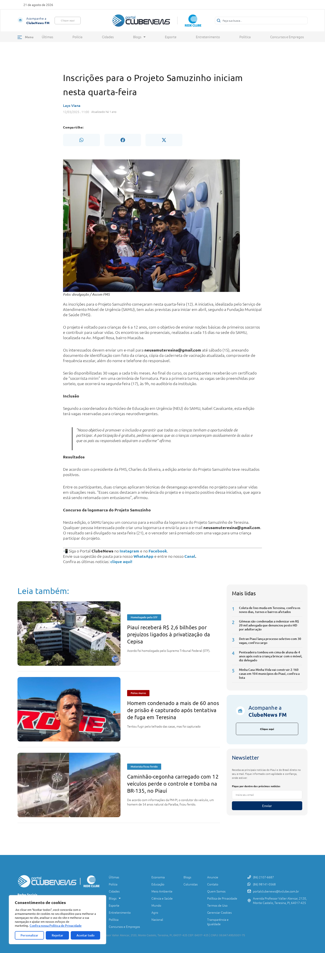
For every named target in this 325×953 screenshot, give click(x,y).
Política (245, 37)
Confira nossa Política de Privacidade (56, 925)
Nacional (157, 919)
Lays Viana (71, 105)
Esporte (170, 37)
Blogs (137, 37)
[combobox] (261, 20)
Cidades (108, 37)
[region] (57, 919)
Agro (154, 912)
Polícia (77, 37)
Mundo (156, 905)
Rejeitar (57, 935)
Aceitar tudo (85, 935)
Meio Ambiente (161, 891)
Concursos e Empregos (287, 37)
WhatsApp (143, 556)
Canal (189, 556)
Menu (29, 37)
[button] (81, 140)
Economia (158, 877)
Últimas (47, 37)
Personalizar (29, 935)
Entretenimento (208, 37)
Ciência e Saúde (162, 898)
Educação (157, 884)
